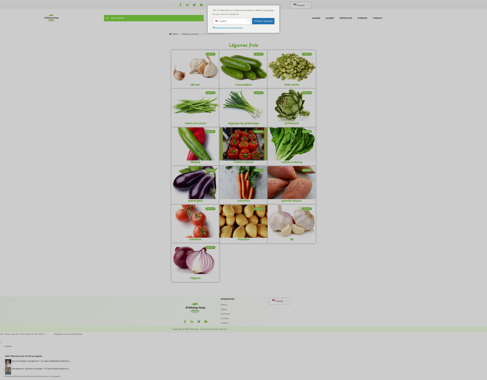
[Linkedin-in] (187, 5)
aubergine (195, 200)
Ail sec (195, 84)
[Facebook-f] (180, 5)
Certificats (345, 18)
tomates (195, 239)
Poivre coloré (243, 162)
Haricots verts (195, 123)
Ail (291, 239)
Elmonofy (194, 329)
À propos (362, 18)
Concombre (243, 84)
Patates (243, 239)
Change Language (263, 21)
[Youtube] (201, 5)
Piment (195, 162)
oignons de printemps (243, 123)
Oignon (195, 278)
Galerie (330, 18)
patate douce (292, 200)
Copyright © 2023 (180, 329)
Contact (377, 18)
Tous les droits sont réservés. (214, 329)
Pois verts (291, 84)
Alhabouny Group (190, 34)
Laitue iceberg (291, 162)
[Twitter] (194, 5)
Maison (316, 18)
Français (301, 5)
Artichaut (292, 123)
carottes (243, 200)
